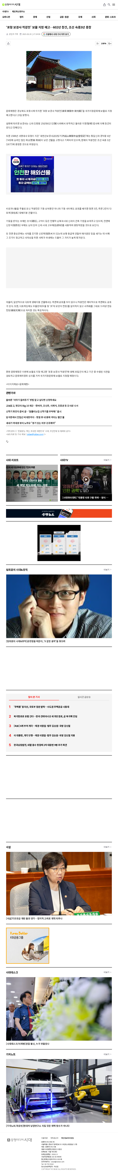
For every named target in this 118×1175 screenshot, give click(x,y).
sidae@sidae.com (35, 434)
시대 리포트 (12, 460)
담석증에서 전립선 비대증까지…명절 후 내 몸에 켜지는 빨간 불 (35, 417)
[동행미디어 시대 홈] (11, 4)
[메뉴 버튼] (114, 5)
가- (97, 43)
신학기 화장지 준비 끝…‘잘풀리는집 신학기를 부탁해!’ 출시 (33, 411)
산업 (48, 16)
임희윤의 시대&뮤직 (17, 569)
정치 (21, 16)
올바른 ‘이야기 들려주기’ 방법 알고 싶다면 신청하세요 (31, 400)
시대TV (64, 460)
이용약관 (44, 1138)
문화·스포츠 (110, 16)
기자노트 (11, 1054)
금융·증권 (64, 16)
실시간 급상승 (84, 697)
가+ (110, 43)
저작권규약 (54, 1138)
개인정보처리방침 (67, 1138)
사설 (8, 847)
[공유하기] (104, 5)
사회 (93, 16)
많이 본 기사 (34, 697)
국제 (80, 16)
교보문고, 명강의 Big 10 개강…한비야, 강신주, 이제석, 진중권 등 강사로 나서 (42, 405)
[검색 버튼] (109, 4)
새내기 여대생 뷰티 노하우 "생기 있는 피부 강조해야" (31, 423)
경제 (35, 16)
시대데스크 (12, 972)
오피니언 (6, 16)
